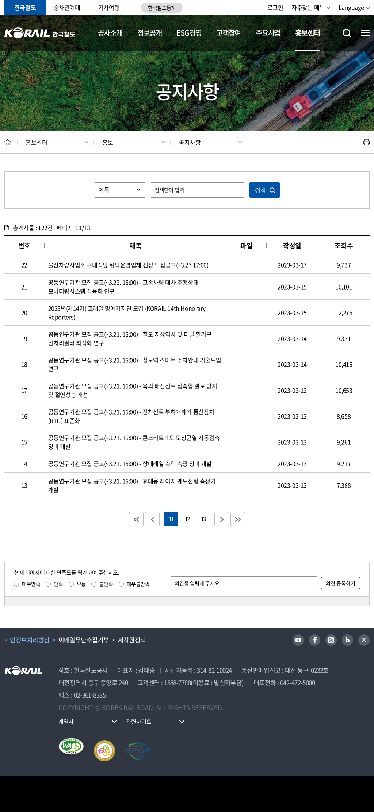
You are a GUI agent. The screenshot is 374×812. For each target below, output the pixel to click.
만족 (58, 584)
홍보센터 (307, 32)
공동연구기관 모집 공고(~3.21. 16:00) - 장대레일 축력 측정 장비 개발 (130, 463)
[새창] (298, 640)
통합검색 (347, 33)
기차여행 (108, 7)
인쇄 (366, 142)
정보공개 (149, 32)
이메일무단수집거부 (83, 640)
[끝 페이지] (237, 519)
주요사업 (268, 32)
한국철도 (25, 7)
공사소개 (110, 32)
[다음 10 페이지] (221, 519)
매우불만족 (138, 584)
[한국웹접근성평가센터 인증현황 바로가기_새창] (71, 751)
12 (187, 518)
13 (203, 518)
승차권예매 (67, 7)
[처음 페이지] (136, 519)
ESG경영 (188, 32)
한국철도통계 (161, 7)
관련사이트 (139, 722)
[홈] (7, 142)
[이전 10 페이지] (152, 519)
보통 (81, 584)
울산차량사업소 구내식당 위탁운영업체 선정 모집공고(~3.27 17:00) (128, 264)
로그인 (275, 7)
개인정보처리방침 (27, 640)
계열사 (66, 722)
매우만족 (31, 584)
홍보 (107, 142)
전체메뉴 (365, 33)
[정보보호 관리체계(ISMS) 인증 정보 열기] (137, 751)
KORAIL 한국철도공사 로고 (40, 32)
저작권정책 (132, 640)
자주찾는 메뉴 (308, 7)
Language (351, 7)
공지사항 (190, 142)
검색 (260, 190)
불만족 (106, 584)
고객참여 (228, 32)
